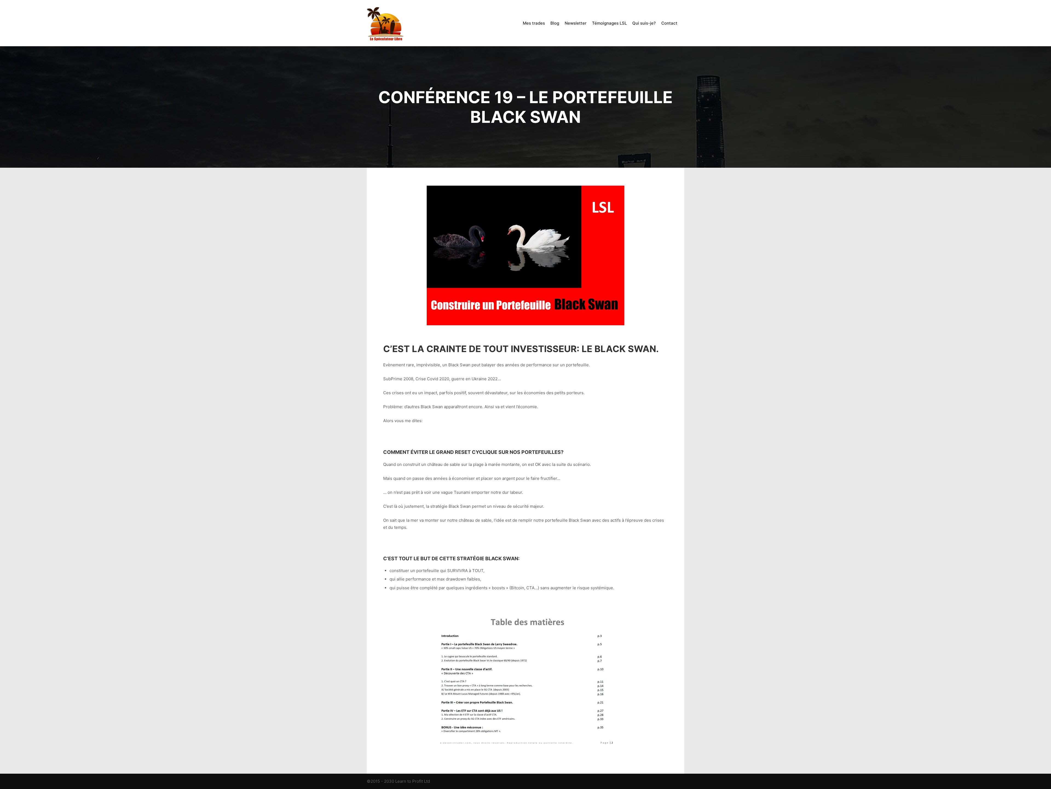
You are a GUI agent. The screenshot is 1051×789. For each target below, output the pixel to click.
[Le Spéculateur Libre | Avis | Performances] (386, 23)
